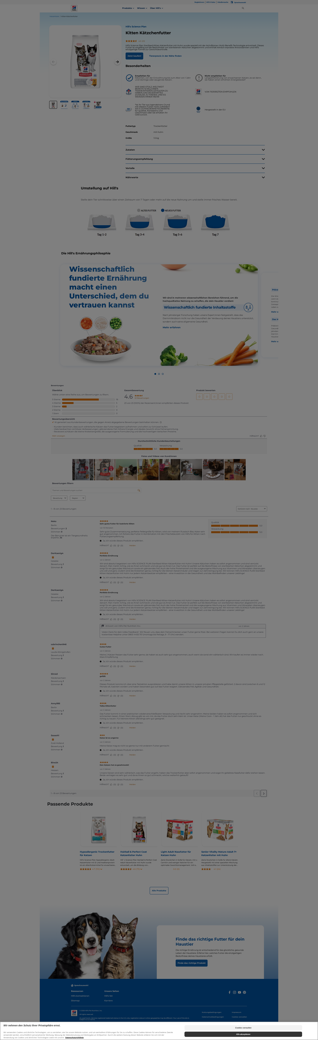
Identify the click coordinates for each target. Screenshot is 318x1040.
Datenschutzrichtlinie (74, 1037)
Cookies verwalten (243, 1028)
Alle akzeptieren (243, 1034)
